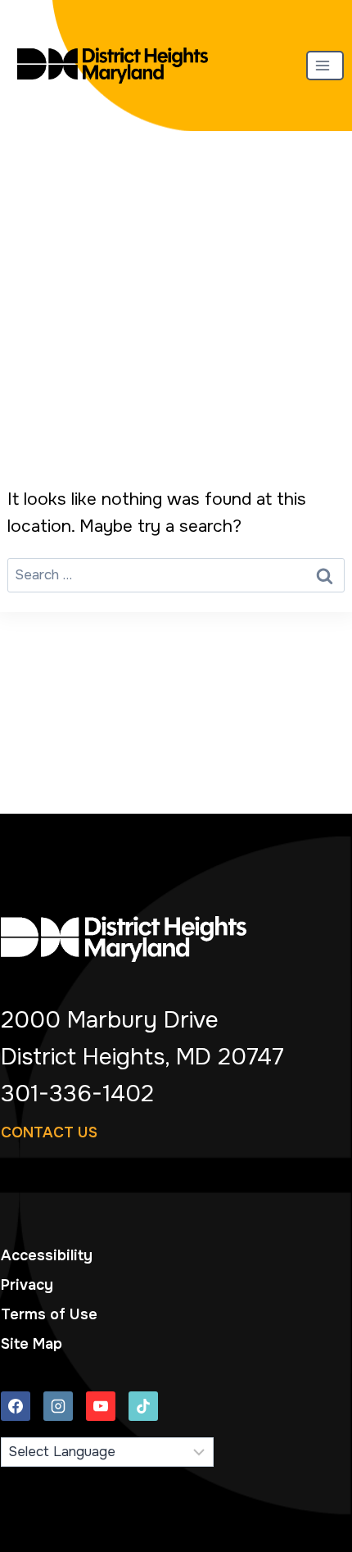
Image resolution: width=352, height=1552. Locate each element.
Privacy (27, 1285)
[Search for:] (176, 573)
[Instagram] (58, 1406)
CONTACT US (49, 1132)
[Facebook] (15, 1406)
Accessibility (47, 1255)
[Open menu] (325, 65)
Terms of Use (49, 1314)
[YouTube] (100, 1406)
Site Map (31, 1344)
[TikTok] (143, 1406)
